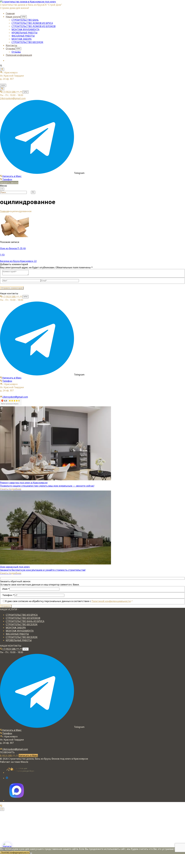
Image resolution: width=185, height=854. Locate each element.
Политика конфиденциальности (15, 852)
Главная (10, 13)
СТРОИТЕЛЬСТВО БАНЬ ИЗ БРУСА (25, 621)
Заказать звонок (9, 182)
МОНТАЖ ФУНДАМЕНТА (25, 29)
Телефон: (8, 595)
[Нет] (31, 853)
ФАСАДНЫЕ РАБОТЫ (23, 35)
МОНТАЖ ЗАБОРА (22, 39)
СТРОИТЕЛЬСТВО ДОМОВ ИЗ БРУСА (32, 23)
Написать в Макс (12, 176)
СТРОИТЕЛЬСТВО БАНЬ (25, 20)
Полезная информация (19, 55)
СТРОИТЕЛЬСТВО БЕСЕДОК (27, 42)
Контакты (11, 45)
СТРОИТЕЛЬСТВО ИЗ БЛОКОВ (23, 618)
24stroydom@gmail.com (13, 98)
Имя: (6, 588)
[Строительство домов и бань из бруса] (28, 1)
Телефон (7, 179)
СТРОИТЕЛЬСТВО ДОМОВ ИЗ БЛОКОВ (34, 26)
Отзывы (10, 48)
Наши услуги (13, 16)
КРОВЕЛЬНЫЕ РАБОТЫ (24, 32)
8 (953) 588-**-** (9, 755)
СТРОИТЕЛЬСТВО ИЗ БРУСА (22, 614)
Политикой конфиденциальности (111, 601)
